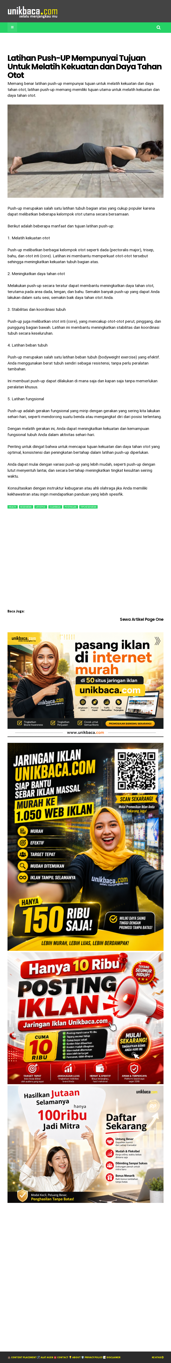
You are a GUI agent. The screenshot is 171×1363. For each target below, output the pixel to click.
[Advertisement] (83, 42)
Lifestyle (41, 506)
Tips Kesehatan (88, 506)
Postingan (71, 506)
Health (12, 506)
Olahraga (55, 506)
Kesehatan (26, 506)
